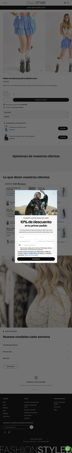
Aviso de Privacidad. (31, 255)
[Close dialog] (54, 192)
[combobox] (20, 245)
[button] (36, 259)
